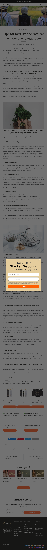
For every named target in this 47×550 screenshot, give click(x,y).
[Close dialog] (39, 260)
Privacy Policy (33, 283)
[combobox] (10, 279)
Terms (36, 283)
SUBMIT (23, 287)
